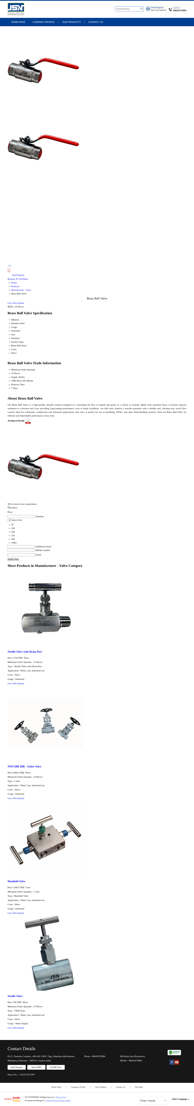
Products (15, 286)
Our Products (71, 22)
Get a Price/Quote (16, 303)
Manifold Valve (16, 881)
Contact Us (95, 22)
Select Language (179, 1099)
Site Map (139, 1087)
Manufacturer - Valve (21, 290)
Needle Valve (15, 996)
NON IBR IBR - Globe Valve (24, 766)
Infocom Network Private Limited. (58, 1100)
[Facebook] (171, 1064)
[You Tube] (176, 1064)
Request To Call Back (18, 279)
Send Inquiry (18, 275)
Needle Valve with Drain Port (25, 651)
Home (14, 283)
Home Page (18, 22)
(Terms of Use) (60, 1097)
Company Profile (44, 22)
